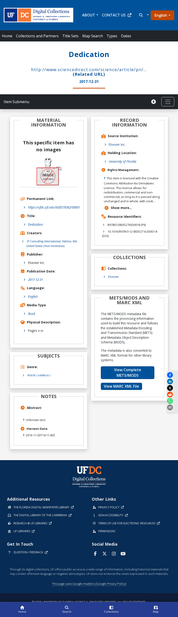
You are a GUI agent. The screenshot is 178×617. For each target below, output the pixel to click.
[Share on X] (172, 388)
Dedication (35, 224)
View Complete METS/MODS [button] (127, 372)
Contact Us (114, 15)
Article (39, 375)
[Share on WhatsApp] (172, 401)
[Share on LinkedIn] (172, 381)
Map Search (92, 35)
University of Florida (122, 161)
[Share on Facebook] (172, 375)
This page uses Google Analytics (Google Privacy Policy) (89, 584)
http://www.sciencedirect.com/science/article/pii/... (89, 69)
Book (31, 313)
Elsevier (113, 277)
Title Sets (70, 35)
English (161, 15)
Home (7, 35)
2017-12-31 (35, 279)
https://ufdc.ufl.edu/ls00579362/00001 (54, 207)
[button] (143, 15)
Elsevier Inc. (117, 144)
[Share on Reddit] (172, 394)
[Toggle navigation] (167, 101)
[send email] (172, 407)
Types (112, 35)
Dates (126, 35)
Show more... (121, 208)
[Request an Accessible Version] (154, 101)
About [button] (88, 15)
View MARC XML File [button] (121, 386)
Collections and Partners (37, 35)
